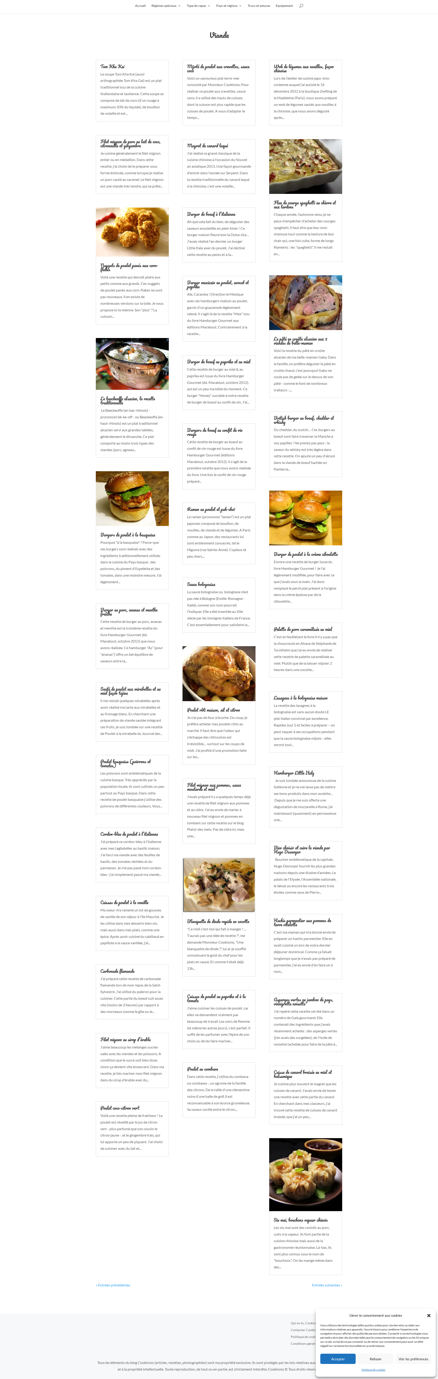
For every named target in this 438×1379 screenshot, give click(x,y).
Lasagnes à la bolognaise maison (301, 697)
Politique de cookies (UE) (308, 1337)
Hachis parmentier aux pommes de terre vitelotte (302, 922)
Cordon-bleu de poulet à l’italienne (129, 834)
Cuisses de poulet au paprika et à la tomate (216, 998)
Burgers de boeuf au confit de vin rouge (214, 432)
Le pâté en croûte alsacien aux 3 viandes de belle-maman (300, 340)
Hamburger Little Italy (294, 772)
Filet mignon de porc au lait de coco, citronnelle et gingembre (130, 143)
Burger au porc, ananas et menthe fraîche (128, 611)
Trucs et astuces (259, 6)
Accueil (140, 6)
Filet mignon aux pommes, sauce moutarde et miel (214, 787)
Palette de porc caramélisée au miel (303, 629)
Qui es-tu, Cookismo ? (306, 1323)
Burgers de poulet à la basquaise (127, 534)
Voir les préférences (413, 1359)
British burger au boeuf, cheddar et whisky (304, 420)
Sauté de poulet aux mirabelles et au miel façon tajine (130, 691)
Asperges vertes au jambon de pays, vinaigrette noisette (303, 1001)
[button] (429, 1315)
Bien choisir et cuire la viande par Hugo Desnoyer (302, 849)
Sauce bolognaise (201, 584)
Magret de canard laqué (207, 145)
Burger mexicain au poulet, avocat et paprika (218, 284)
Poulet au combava (202, 1068)
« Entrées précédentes (113, 1285)
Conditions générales (306, 1343)
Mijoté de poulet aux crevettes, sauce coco (218, 68)
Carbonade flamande (117, 971)
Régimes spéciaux (164, 6)
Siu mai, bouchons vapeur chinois (301, 1219)
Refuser (376, 1359)
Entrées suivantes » (327, 1285)
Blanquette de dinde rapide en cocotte (218, 921)
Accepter (338, 1359)
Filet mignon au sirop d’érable (125, 1039)
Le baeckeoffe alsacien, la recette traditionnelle (127, 400)
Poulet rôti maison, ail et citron (213, 709)
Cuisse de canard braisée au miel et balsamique (303, 1074)
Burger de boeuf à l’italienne (211, 214)
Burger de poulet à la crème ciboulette (306, 554)
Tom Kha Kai (112, 66)
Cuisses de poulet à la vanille (124, 902)
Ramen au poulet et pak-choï (211, 509)
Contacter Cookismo (305, 1330)
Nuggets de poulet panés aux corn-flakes (129, 267)
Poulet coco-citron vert (119, 1107)
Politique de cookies (373, 1369)
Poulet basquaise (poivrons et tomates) (125, 763)
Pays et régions (226, 6)
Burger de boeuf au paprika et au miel (218, 361)
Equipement (284, 6)
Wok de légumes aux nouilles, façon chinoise (304, 68)
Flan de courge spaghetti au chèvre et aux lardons (305, 204)
